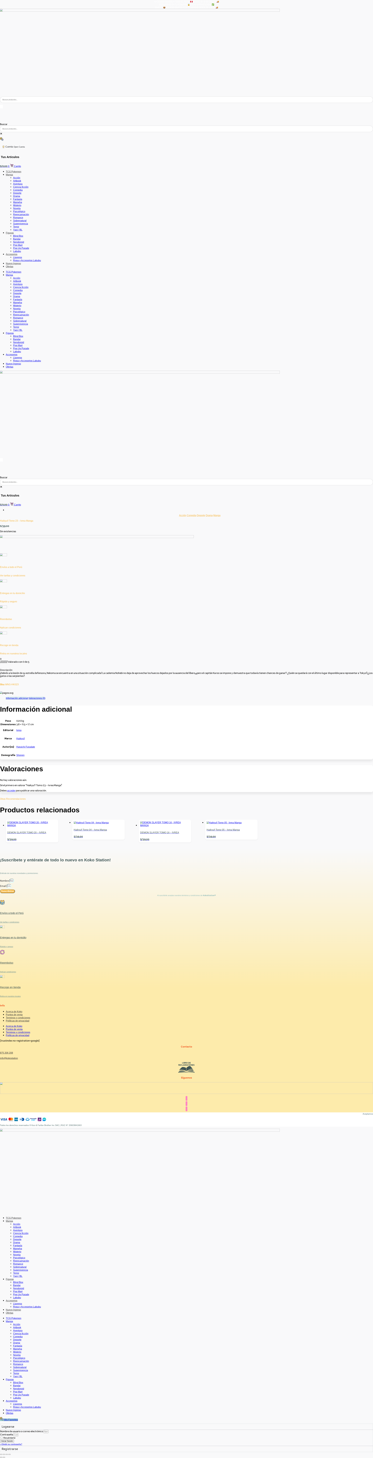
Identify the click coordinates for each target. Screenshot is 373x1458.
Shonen (20, 755)
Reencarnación (21, 214)
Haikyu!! (20, 738)
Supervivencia (20, 223)
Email (3, 886)
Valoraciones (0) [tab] (36, 698)
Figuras (10, 233)
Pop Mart (17, 245)
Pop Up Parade (21, 248)
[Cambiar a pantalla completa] (4, 1454)
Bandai (17, 239)
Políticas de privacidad (17, 1021)
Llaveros (17, 257)
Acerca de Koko (14, 1011)
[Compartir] (7, 1454)
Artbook (17, 181)
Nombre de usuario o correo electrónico (21, 1431)
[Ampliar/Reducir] (1, 1454)
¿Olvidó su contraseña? (11, 1444)
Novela (17, 208)
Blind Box (18, 236)
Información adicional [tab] (17, 698)
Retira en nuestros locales (10, 996)
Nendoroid (18, 242)
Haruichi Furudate (25, 747)
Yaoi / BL (17, 230)
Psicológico (19, 211)
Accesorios (11, 254)
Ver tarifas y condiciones (9, 922)
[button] (186, 106)
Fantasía (17, 199)
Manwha (17, 202)
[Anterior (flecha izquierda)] (1, 1457)
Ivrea (18, 730)
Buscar (3, 124)
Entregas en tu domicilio (13, 937)
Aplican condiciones (8, 972)
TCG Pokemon (13, 171)
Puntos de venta (14, 1014)
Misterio (17, 205)
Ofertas (9, 266)
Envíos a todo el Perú (12, 913)
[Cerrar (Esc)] (9, 1454)
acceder (11, 790)
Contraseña (6, 1434)
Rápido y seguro (6, 947)
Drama (16, 196)
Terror (16, 227)
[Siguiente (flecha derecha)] (4, 1457)
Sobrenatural (20, 220)
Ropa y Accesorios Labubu (27, 260)
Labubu (17, 251)
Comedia (18, 190)
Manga (9, 174)
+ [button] (186, 836)
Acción (16, 178)
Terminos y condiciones (18, 1017)
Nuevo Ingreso (13, 263)
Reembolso (6, 962)
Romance (18, 217)
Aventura (17, 184)
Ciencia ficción (20, 187)
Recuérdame (9, 1437)
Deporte (17, 193)
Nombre (4, 880)
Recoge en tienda (10, 987)
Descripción (6, 670)
